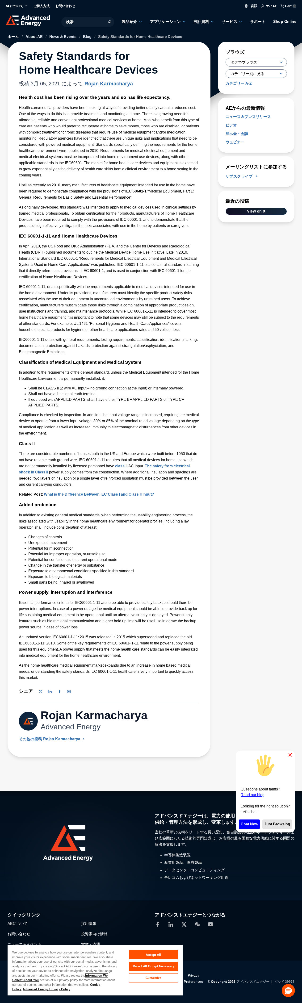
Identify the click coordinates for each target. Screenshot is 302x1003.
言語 (253, 6)
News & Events (63, 37)
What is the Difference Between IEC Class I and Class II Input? (99, 494)
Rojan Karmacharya (108, 84)
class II (121, 466)
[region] (95, 970)
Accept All (153, 955)
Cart (289, 6)
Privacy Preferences (193, 978)
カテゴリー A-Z (239, 83)
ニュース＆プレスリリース (248, 117)
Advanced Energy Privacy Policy (46, 989)
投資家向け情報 (94, 934)
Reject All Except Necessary (153, 966)
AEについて (18, 924)
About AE (34, 37)
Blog (87, 37)
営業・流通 (90, 944)
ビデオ (231, 125)
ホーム (14, 37)
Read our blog (252, 795)
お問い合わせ (19, 934)
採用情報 (88, 924)
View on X (256, 211)
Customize (153, 978)
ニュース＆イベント (25, 944)
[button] (288, 990)
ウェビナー (235, 142)
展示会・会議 (237, 134)
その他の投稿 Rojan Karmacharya (50, 739)
